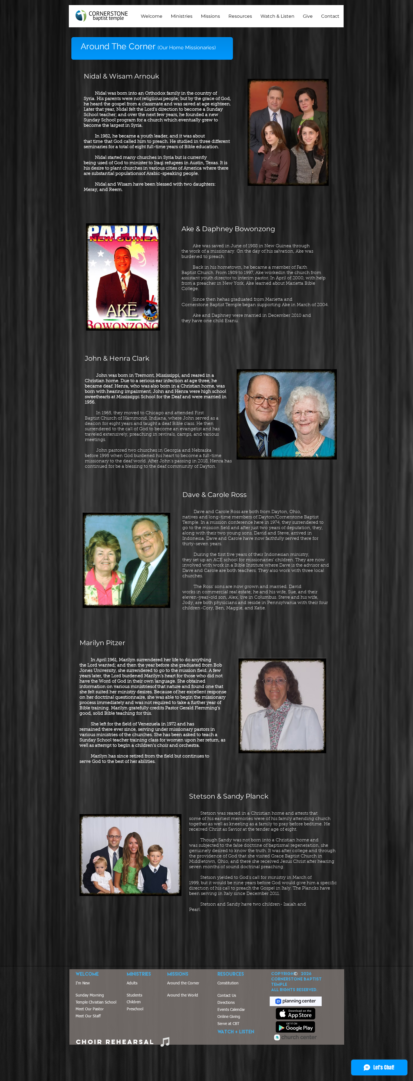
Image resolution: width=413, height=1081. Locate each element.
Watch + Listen (235, 1032)
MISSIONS (177, 974)
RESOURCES (230, 974)
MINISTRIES (139, 974)
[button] (152, 16)
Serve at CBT (228, 1024)
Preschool (135, 1009)
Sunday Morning (90, 995)
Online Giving (228, 1017)
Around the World (182, 995)
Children (134, 1002)
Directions (226, 1003)
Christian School (102, 1002)
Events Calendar (231, 1010)
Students (134, 995)
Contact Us (226, 996)
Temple (82, 1002)
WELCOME (87, 974)
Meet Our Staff (88, 1016)
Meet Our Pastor (90, 1009)
